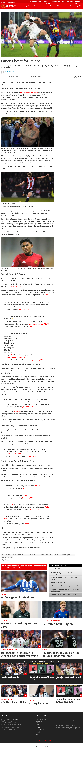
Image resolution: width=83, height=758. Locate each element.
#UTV (14, 521)
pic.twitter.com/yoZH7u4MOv (14, 357)
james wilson (33, 554)
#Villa (47, 507)
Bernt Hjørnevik (11, 721)
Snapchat (38, 732)
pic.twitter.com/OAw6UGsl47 (14, 454)
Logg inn (3, 2)
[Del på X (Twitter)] (78, 77)
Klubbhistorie (56, 1)
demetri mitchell (46, 554)
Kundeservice (39, 721)
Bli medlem (11, 2)
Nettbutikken (68, 6)
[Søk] (77, 6)
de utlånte (6, 554)
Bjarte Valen (19, 724)
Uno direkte (38, 724)
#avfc (26, 495)
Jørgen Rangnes (11, 722)
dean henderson (60, 554)
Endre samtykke (47, 740)
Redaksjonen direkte (41, 722)
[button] (4, 671)
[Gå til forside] (8, 6)
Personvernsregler (36, 740)
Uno (45, 6)
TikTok (37, 734)
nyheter (71, 554)
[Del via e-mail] (81, 77)
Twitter (38, 727)
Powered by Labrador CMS (41, 746)
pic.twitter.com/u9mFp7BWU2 (38, 324)
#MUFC (11, 355)
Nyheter (27, 6)
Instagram (39, 731)
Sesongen (37, 6)
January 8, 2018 (31, 456)
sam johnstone (7, 557)
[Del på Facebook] (75, 77)
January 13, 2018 (23, 309)
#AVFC (37, 486)
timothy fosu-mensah (19, 554)
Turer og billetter (55, 6)
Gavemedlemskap (35, 1)
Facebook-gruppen (41, 729)
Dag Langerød (14, 719)
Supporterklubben (67, 1)
